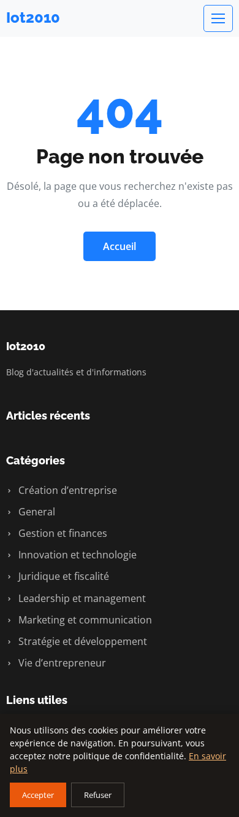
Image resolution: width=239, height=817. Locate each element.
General (35, 511)
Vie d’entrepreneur (61, 663)
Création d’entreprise (66, 490)
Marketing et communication (84, 620)
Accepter (38, 794)
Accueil (119, 246)
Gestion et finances (61, 533)
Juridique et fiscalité (62, 576)
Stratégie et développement (81, 641)
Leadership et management (81, 598)
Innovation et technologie (76, 554)
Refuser (98, 794)
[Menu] (218, 18)
